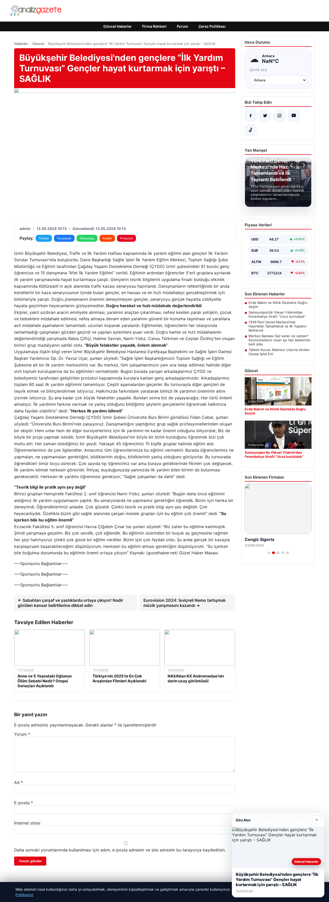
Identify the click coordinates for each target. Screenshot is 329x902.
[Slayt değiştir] (268, 552)
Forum (182, 26)
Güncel (38, 44)
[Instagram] (279, 116)
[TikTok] (251, 130)
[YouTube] (294, 116)
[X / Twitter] (265, 116)
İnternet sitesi (27, 823)
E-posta (23, 802)
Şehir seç (259, 70)
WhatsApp (87, 238)
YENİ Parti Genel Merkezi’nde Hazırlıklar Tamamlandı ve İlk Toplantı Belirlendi (277, 326)
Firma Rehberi (154, 26)
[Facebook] (251, 116)
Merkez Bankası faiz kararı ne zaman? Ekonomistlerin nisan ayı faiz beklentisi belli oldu (279, 340)
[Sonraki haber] (303, 165)
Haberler (21, 44)
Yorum (22, 734)
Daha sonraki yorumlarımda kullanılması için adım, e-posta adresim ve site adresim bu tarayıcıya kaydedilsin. (120, 849)
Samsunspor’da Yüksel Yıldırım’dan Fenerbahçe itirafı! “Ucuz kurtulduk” (277, 314)
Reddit (107, 238)
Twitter (44, 238)
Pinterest (126, 238)
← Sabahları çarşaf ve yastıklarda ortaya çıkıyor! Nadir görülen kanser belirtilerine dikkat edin (70, 603)
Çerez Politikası (212, 26)
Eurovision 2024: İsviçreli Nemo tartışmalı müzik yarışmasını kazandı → (184, 603)
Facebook (64, 238)
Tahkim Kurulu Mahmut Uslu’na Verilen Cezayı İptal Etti (279, 352)
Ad (18, 782)
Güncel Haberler (117, 26)
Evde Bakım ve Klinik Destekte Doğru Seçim (278, 304)
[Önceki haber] (292, 165)
